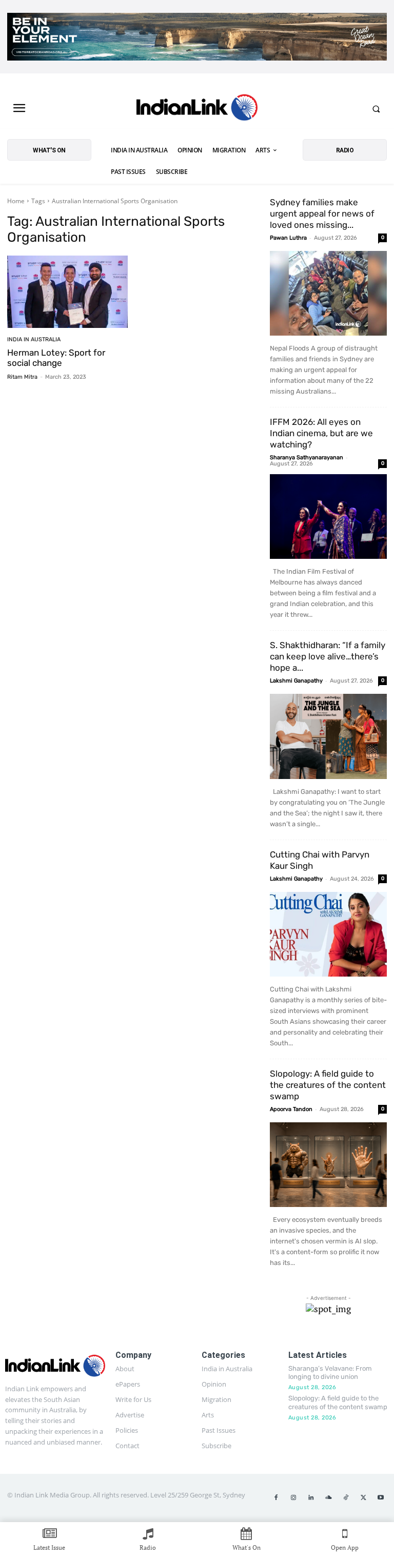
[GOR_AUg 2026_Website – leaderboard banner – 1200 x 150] (197, 37)
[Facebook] (276, 1498)
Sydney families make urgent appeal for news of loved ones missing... (322, 213)
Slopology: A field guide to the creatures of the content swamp (328, 1084)
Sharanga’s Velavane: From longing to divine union (330, 1373)
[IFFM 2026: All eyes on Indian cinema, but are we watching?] (328, 516)
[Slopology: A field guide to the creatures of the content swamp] (328, 1164)
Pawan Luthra (288, 238)
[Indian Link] (197, 109)
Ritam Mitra (22, 377)
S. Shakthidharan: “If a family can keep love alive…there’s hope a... (327, 656)
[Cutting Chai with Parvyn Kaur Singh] (328, 934)
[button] (376, 109)
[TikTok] (346, 1498)
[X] (363, 1498)
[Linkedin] (311, 1498)
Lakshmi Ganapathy (296, 680)
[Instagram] (293, 1498)
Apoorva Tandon (291, 1109)
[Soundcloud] (328, 1498)
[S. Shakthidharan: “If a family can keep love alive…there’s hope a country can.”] (328, 736)
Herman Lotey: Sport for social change (56, 357)
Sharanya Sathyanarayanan (306, 457)
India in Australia (34, 339)
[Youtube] (381, 1498)
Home (16, 201)
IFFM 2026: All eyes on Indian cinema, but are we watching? (321, 433)
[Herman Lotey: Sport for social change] (67, 292)
